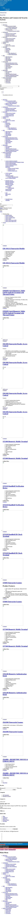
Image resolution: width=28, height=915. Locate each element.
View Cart (2, 849)
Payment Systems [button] (6, 191)
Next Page (5, 782)
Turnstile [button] (4, 197)
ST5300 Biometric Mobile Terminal (15, 441)
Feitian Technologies (7, 908)
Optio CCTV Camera (10, 45)
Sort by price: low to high (10, 220)
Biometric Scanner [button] (9, 184)
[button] (5, 339)
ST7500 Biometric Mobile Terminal (15, 629)
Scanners (7, 50)
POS (6, 69)
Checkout (6, 849)
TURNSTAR (6, 42)
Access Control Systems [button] (8, 159)
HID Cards (7, 58)
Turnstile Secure (8, 199)
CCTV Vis (7, 44)
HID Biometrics (8, 56)
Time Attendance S (12, 53)
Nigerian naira (6, 847)
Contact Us (5, 817)
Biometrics (7, 48)
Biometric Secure (9, 180)
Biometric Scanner (7, 796)
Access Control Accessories (11, 161)
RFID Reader (11, 188)
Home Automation (7, 196)
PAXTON (5, 867)
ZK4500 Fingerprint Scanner (13, 722)
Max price (19, 788)
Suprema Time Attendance (11, 36)
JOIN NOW (2, 844)
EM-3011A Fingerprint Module (14, 248)
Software (7, 882)
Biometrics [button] (5, 179)
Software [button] (7, 52)
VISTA (4, 874)
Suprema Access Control (10, 33)
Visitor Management (12, 54)
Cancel (4, 222)
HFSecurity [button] (5, 70)
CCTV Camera (8, 173)
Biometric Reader (9, 183)
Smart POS (7, 65)
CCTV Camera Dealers (10, 178)
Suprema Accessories (10, 34)
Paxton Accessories (9, 39)
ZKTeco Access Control (13, 168)
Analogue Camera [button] (9, 175)
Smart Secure (8, 190)
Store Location (3, 3)
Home (1, 208)
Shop (4, 7)
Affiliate (2, 5)
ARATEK (5, 877)
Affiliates (7, 10)
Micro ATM (8, 67)
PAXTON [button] (5, 37)
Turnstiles (7, 200)
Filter (14, 789)
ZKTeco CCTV (11, 169)
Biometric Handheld (9, 181)
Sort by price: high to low (10, 221)
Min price (2, 788)
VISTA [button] (4, 43)
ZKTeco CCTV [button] (8, 29)
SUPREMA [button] (5, 32)
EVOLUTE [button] (5, 61)
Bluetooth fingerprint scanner (11, 64)
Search (2, 89)
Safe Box (7, 72)
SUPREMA (5, 862)
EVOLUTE (5, 892)
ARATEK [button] (5, 47)
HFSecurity (5, 901)
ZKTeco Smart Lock (12, 27)
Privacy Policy (6, 820)
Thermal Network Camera (13, 31)
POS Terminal (8, 71)
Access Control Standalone (11, 164)
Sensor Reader (8, 189)
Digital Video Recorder (13, 177)
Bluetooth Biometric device (11, 63)
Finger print (7, 49)
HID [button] (4, 55)
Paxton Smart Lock (9, 40)
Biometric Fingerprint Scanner (11, 75)
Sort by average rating (10, 217)
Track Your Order (4, 1)
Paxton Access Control (10, 38)
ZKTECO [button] (5, 24)
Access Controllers (9, 165)
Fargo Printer (8, 60)
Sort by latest (8, 218)
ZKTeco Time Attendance (11, 28)
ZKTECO (5, 855)
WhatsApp (2, 4)
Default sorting (8, 215)
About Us (5, 818)
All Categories (6, 795)
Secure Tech (2, 14)
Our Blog (5, 201)
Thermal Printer (8, 66)
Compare (5, 245)
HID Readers (8, 59)
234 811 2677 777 (8, 0)
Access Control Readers (10, 163)
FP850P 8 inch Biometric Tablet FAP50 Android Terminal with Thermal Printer (14, 292)
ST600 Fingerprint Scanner (12, 583)
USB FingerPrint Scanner (10, 74)
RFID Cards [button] (8, 186)
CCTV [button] (4, 172)
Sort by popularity (9, 216)
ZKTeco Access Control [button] (10, 26)
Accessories (8, 82)
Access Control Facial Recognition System (14, 162)
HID (4, 886)
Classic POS (8, 80)
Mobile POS (8, 79)
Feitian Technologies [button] (7, 77)
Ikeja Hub (7, 9)
